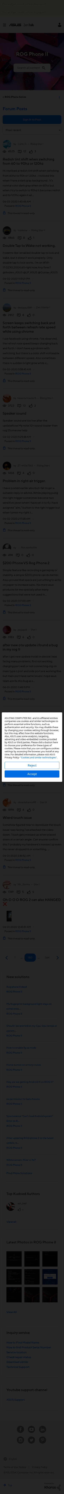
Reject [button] (32, 765)
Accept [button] (32, 774)
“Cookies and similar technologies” (38, 757)
